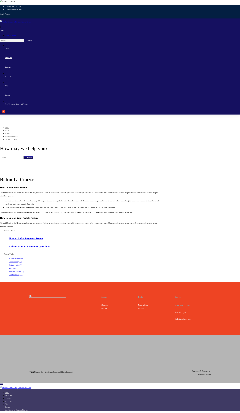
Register (7, 14)
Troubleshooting (16, 275)
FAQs (7, 131)
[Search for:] (12, 40)
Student (7, 133)
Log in (2, 14)
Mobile (12, 268)
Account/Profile (16, 258)
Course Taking (15, 262)
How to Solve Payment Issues (26, 238)
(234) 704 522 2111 (183, 305)
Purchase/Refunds (11, 136)
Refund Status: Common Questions (29, 246)
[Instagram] (122, 357)
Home (7, 128)
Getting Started (15, 265)
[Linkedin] (122, 354)
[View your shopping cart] (120, 113)
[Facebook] (122, 350)
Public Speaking (10, 35)
